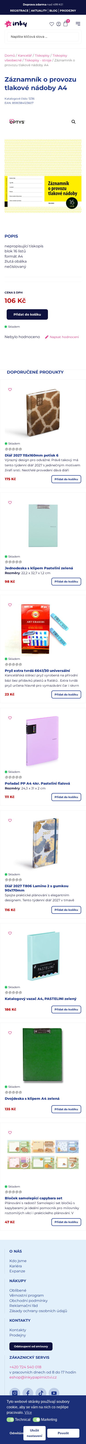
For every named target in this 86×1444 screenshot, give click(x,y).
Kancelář (25, 55)
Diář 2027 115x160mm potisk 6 (31, 455)
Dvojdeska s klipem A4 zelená (32, 1098)
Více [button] (28, 1412)
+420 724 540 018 (25, 1367)
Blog (53, 10)
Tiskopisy (42, 55)
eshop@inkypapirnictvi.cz (33, 1377)
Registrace (19, 10)
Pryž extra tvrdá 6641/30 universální (37, 670)
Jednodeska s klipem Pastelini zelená (39, 568)
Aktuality (39, 10)
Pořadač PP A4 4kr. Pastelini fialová (37, 783)
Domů (10, 55)
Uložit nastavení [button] (34, 1433)
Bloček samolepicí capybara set (33, 1198)
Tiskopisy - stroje (38, 60)
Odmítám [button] (16, 1433)
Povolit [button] (63, 1433)
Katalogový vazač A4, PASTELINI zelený (40, 999)
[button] (78, 23)
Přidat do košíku (27, 314)
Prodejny (68, 10)
